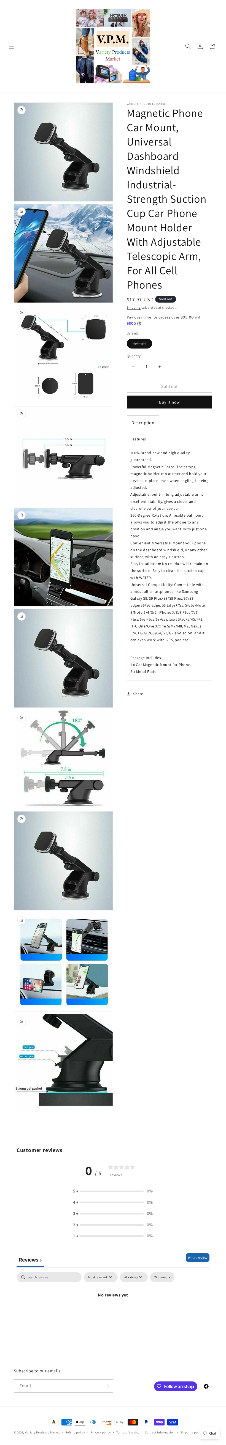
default (142, 345)
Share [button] (138, 693)
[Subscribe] (107, 1386)
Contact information (160, 1432)
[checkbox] (162, 1277)
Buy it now (169, 402)
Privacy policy (100, 1432)
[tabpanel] (113, 1313)
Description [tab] (143, 423)
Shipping (134, 307)
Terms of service (127, 1432)
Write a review (197, 1257)
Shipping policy (191, 1432)
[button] (12, 46)
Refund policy (75, 1432)
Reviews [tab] (30, 1259)
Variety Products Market (42, 1432)
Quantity (134, 355)
